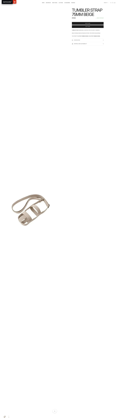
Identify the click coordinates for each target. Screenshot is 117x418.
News (43, 2)
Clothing (61, 2)
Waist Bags (54, 2)
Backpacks (48, 2)
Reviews (73, 2)
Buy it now (88, 26)
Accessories (67, 2)
